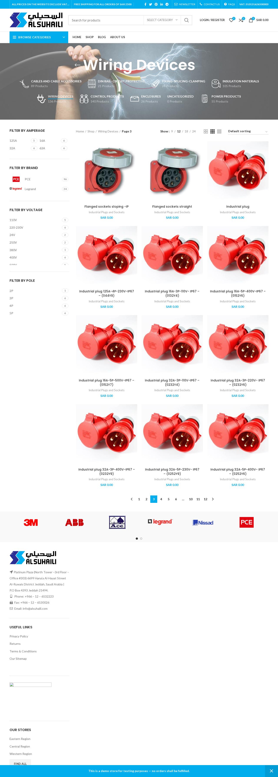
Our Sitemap (18, 658)
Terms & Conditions (23, 651)
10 (190, 499)
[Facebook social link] (145, 4)
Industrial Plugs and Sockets (106, 212)
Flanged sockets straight (172, 206)
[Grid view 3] (212, 131)
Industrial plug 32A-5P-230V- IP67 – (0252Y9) (172, 471)
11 (198, 499)
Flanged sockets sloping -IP (106, 206)
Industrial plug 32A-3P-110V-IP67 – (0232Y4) (172, 382)
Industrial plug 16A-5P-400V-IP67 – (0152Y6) (238, 293)
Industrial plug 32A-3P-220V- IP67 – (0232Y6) (238, 382)
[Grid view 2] (206, 131)
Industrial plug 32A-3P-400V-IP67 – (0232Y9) (106, 471)
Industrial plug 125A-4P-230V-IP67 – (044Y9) (106, 293)
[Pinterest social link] (156, 4)
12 (205, 499)
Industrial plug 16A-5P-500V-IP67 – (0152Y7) (106, 382)
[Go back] (77, 65)
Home (80, 131)
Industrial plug (237, 206)
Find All (20, 764)
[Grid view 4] (219, 131)
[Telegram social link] (167, 4)
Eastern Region (20, 739)
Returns (15, 643)
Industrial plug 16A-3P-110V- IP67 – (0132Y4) (172, 293)
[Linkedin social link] (161, 4)
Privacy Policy (19, 636)
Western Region (21, 754)
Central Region (20, 746)
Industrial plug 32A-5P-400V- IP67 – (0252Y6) (237, 471)
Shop (91, 131)
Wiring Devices (108, 131)
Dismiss (271, 771)
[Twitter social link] (150, 4)
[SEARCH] (186, 20)
